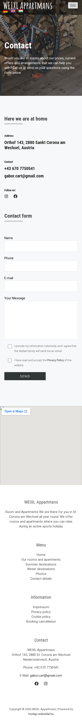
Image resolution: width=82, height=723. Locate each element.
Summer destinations (41, 564)
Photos (41, 574)
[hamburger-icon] (73, 5)
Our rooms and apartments (41, 560)
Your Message (14, 298)
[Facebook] (36, 684)
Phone (9, 258)
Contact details (41, 579)
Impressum (41, 607)
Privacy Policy (55, 360)
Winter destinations (41, 569)
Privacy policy (41, 612)
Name (8, 238)
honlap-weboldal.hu (41, 714)
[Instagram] (46, 684)
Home (41, 555)
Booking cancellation (41, 621)
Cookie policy (41, 617)
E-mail (8, 278)
